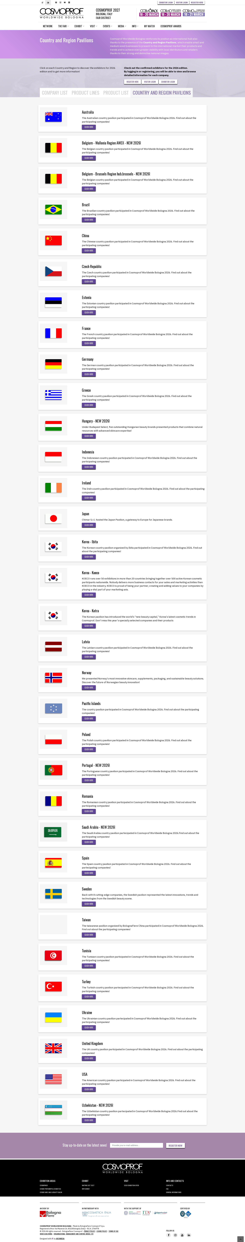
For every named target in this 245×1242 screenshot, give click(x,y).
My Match (149, 26)
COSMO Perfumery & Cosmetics (50, 1189)
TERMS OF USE (113, 1231)
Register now (175, 1145)
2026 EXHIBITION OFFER (131, 1185)
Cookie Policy (102, 1231)
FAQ (167, 1189)
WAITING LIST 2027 (88, 1185)
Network (47, 26)
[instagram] (60, 2)
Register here (197, 2)
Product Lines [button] (85, 92)
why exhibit (86, 1189)
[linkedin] (69, 2)
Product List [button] (116, 92)
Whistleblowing (46, 1233)
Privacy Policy (89, 1231)
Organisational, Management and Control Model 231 (73, 1233)
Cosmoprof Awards (171, 26)
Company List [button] (55, 92)
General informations (173, 1192)
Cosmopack (44, 1185)
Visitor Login (182, 2)
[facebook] (56, 2)
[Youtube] (64, 2)
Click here (88, 127)
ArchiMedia (60, 1238)
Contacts (169, 1185)
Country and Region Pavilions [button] (162, 92)
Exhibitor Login (166, 2)
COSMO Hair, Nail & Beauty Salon (51, 1192)
